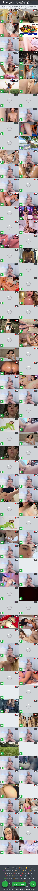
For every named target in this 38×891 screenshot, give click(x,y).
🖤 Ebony (14, 868)
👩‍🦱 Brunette (8, 873)
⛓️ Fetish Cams (9, 881)
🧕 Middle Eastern (8, 870)
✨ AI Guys (8, 883)
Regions (13, 889)
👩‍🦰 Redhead (16, 873)
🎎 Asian (7, 868)
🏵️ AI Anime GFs (28, 881)
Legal (33, 889)
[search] (33, 884)
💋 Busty (8, 876)
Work (17, 889)
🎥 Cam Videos (28, 883)
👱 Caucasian (29, 868)
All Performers (27, 889)
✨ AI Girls (19, 881)
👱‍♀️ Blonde (32, 870)
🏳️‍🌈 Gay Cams (8, 878)
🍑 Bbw (24, 873)
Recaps (21, 889)
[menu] (5, 884)
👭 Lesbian (15, 876)
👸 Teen (25, 870)
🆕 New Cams (29, 876)
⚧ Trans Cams (17, 878)
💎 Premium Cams (29, 878)
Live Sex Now (19, 884)
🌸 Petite (30, 873)
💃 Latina (21, 868)
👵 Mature (18, 870)
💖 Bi (21, 876)
